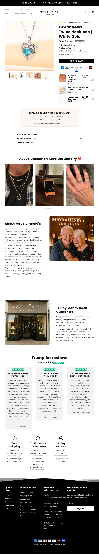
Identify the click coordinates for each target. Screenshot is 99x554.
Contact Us (9, 502)
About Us (8, 499)
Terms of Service (26, 492)
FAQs (7, 509)
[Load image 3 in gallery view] (29, 75)
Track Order (9, 505)
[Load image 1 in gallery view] (13, 75)
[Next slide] (91, 186)
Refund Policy (25, 499)
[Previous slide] (7, 186)
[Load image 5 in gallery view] (45, 75)
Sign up (80, 509)
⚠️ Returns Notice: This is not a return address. (53, 526)
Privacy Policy (25, 502)
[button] (26, 10)
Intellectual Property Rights (28, 514)
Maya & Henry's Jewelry (46, 544)
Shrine (63, 544)
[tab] (47, 208)
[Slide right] (52, 75)
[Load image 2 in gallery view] (21, 75)
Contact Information (28, 509)
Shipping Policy (26, 496)
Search (7, 495)
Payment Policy (26, 506)
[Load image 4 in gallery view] (37, 75)
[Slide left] (7, 75)
